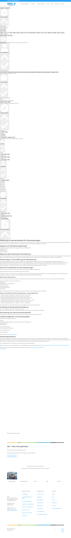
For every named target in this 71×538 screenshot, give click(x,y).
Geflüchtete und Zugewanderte (28, 504)
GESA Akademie (40, 499)
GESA (8, 433)
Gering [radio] (6, 213)
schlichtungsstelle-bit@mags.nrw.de (37, 347)
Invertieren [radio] (3, 215)
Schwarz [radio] (3, 132)
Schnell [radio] (9, 101)
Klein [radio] (2, 154)
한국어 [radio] (45, 32)
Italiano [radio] (38, 32)
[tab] (0, 137)
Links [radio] (1, 30)
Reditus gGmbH (40, 505)
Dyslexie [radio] (7, 180)
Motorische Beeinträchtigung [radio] (25, 72)
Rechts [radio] (4, 30)
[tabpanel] (35, 138)
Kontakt (53, 494)
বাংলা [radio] (8, 32)
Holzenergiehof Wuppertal (42, 514)
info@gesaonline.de (13, 510)
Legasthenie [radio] (53, 72)
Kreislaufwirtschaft (40, 511)
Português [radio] (54, 32)
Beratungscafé (25, 494)
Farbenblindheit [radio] (10, 72)
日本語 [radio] (42, 32)
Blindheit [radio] (4, 72)
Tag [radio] (8, 35)
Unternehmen (24, 515)
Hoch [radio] (9, 213)
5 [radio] (6, 27)
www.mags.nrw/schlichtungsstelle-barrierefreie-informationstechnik (56, 345)
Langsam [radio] (2, 101)
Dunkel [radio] (7, 215)
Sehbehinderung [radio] (16, 72)
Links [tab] (14, 137)
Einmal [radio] (1, 35)
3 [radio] (3, 27)
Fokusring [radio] (3, 134)
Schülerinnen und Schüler (27, 512)
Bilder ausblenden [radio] (5, 218)
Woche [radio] (11, 35)
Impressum (54, 505)
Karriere (53, 499)
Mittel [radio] (6, 101)
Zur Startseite (12, 456)
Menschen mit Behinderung (27, 507)
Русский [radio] (58, 32)
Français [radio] (21, 32)
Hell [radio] (10, 215)
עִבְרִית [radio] (25, 32)
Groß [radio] (8, 154)
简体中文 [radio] (62, 32)
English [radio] (14, 32)
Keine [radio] (1, 72)
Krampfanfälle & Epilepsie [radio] (45, 72)
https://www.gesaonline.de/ (12, 334)
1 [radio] (0, 27)
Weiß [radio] (6, 132)
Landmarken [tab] (9, 137)
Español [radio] (18, 32)
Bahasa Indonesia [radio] (33, 32)
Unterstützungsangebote (27, 501)
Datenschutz (54, 502)
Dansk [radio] (11, 32)
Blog (53, 497)
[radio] (0, 99)
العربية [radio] (5, 32)
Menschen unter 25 (25, 509)
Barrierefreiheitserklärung (57, 508)
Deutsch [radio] (1, 32)
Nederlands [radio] (49, 32)
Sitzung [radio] (5, 35)
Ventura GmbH (40, 508)
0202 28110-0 (10, 0)
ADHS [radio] (57, 72)
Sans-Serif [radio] (3, 180)
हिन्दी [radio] (28, 32)
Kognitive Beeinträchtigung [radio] (35, 72)
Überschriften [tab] (4, 137)
